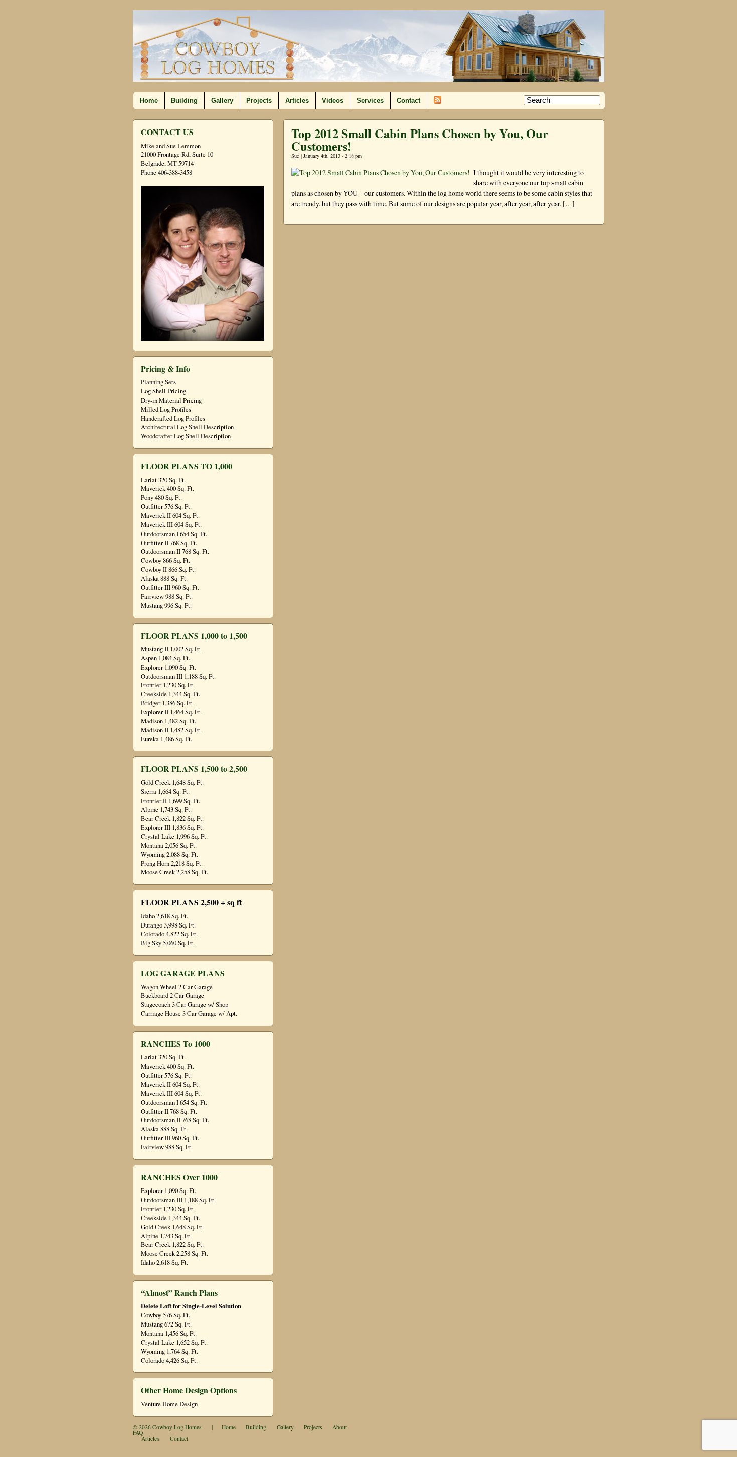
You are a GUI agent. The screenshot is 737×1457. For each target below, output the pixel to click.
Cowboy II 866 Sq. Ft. (168, 569)
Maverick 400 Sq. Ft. (167, 488)
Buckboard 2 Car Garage (172, 995)
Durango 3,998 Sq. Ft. (168, 925)
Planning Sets (158, 382)
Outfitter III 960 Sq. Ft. (170, 587)
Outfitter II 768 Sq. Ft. (169, 543)
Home (149, 100)
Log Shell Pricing (163, 391)
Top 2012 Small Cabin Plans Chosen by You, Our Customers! (419, 139)
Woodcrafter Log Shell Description (186, 436)
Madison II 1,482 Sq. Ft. (171, 730)
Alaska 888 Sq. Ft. (164, 578)
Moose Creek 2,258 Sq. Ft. (174, 872)
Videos (332, 100)
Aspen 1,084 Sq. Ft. (165, 658)
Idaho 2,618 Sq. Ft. (164, 916)
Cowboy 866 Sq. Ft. (165, 560)
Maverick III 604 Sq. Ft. (171, 524)
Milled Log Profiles (166, 409)
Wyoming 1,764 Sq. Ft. (169, 1351)
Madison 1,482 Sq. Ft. (168, 721)
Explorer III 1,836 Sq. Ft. (172, 827)
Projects (259, 100)
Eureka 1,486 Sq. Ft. (166, 739)
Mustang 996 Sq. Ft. (166, 605)
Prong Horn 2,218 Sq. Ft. (172, 863)
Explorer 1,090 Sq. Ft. (168, 667)
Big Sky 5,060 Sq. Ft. (168, 943)
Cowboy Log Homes (177, 1427)
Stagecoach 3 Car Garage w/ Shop (184, 1004)
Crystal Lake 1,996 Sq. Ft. (174, 836)
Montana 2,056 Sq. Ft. (169, 845)
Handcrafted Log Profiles (173, 418)
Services (370, 100)
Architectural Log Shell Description (187, 427)
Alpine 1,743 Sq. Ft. (166, 809)
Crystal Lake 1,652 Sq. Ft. (174, 1342)
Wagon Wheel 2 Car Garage (177, 987)
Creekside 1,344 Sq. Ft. (170, 694)
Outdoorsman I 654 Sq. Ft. (174, 533)
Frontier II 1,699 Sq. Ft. (170, 801)
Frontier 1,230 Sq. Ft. (168, 685)
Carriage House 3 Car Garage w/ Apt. (189, 1013)
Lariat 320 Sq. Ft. (163, 480)
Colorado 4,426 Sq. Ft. (169, 1360)
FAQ (138, 1432)
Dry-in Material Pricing (171, 400)
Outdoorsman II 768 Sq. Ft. (175, 551)
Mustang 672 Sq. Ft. (166, 1324)
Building (184, 100)
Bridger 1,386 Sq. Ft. (167, 703)
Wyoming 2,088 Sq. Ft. (169, 854)
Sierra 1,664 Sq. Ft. (165, 791)
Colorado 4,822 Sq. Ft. (169, 934)
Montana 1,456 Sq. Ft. (169, 1333)
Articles (297, 100)
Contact (408, 100)
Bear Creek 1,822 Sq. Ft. (172, 818)
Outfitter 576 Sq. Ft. (166, 506)
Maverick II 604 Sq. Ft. (170, 515)
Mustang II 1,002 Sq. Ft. (171, 649)
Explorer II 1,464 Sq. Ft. (171, 712)
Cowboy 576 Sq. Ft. (165, 1315)
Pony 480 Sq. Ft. (161, 497)
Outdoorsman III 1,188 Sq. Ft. (178, 676)
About (339, 1427)
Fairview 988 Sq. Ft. (167, 596)
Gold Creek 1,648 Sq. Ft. (172, 782)
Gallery (222, 100)
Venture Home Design (169, 1404)
